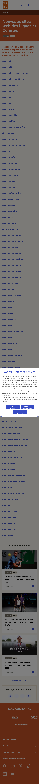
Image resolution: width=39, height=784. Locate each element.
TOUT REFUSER (12, 407)
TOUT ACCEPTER (20, 412)
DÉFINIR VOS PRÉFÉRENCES (27, 407)
